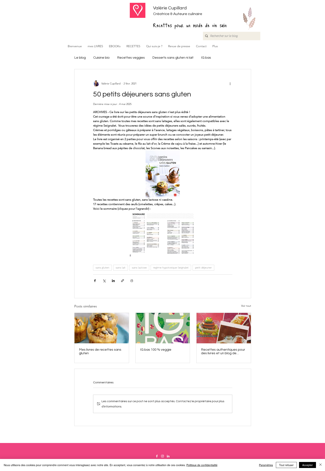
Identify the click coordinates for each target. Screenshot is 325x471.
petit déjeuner (203, 267)
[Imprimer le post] (132, 280)
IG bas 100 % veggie (155, 349)
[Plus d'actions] (230, 83)
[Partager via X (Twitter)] (104, 280)
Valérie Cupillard (170, 8)
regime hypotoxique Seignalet (171, 267)
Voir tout (246, 305)
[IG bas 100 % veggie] (163, 328)
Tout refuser (286, 465)
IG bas (206, 57)
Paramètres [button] (266, 465)
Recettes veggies (131, 57)
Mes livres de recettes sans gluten (100, 351)
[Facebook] (157, 456)
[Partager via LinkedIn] (113, 280)
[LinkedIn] (168, 456)
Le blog (80, 57)
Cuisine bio (101, 57)
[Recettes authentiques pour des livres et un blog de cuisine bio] (224, 328)
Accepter (307, 465)
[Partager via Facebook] (95, 280)
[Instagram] (162, 456)
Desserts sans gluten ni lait (173, 57)
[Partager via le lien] (122, 280)
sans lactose (139, 267)
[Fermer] (320, 465)
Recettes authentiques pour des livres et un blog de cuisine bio (223, 351)
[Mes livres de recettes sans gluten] (101, 328)
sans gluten (102, 267)
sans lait (120, 267)
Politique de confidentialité (201, 465)
